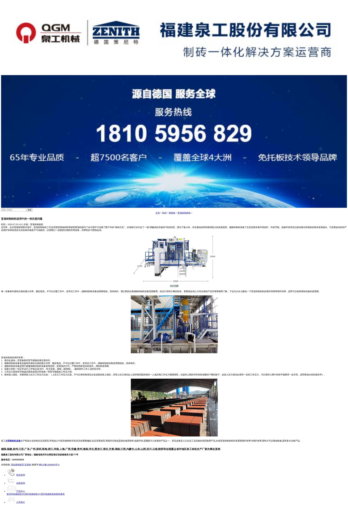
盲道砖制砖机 (184, 213)
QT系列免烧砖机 (46, 494)
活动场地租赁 (17, 464)
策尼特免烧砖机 (14, 494)
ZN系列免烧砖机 (30, 494)
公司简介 (20, 502)
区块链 (27, 464)
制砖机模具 (59, 494)
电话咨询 (20, 475)
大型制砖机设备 (13, 441)
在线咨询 (20, 483)
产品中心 (20, 491)
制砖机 (172, 213)
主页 (158, 213)
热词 (164, 213)
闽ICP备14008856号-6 (49, 464)
